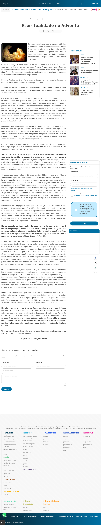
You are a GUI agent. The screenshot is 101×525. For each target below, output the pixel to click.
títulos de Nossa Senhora (30, 9)
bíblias (25, 507)
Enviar (6, 389)
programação (47, 439)
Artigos (47, 19)
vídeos (5, 494)
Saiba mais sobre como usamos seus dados (82, 189)
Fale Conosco (94, 516)
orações (26, 461)
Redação (27, 432)
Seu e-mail (39, 362)
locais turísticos (8, 471)
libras (25, 455)
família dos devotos (9, 460)
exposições (47, 9)
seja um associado (57, 9)
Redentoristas (10, 501)
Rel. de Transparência (47, 516)
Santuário (8, 432)
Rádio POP (88, 432)
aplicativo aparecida (30, 436)
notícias (6, 476)
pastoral (6, 485)
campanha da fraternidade (27, 440)
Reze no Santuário (70, 9)
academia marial (8, 436)
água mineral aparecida (11, 439)
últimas (15, 9)
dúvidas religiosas (29, 444)
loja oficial (6, 474)
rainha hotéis (7, 488)
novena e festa (9, 479)
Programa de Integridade (65, 516)
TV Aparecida (49, 432)
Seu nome (6, 362)
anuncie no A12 (29, 470)
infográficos (27, 452)
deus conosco (27, 510)
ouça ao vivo (67, 439)
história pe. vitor (8, 504)
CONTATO (15, 516)
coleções (46, 510)
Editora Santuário (28, 502)
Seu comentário (8, 371)
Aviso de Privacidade (29, 516)
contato (5, 454)
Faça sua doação (83, 9)
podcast (66, 442)
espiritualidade (28, 446)
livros (45, 507)
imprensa (6, 468)
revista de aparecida (11, 491)
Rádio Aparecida (71, 432)
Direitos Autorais (81, 516)
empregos (86, 436)
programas (67, 447)
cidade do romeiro (9, 442)
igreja (25, 449)
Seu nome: (74, 172)
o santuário (7, 482)
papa (25, 464)
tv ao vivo (46, 442)
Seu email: (74, 180)
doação (6, 457)
